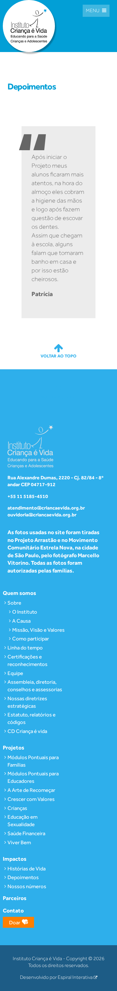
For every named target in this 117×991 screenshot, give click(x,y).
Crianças (17, 808)
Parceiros (15, 898)
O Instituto (24, 612)
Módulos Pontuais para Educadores (33, 777)
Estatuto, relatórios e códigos (31, 718)
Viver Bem (19, 842)
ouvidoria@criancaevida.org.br (41, 515)
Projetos (13, 747)
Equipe (15, 673)
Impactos (15, 858)
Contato (13, 910)
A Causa (21, 621)
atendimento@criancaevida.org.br (46, 508)
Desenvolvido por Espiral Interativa (57, 977)
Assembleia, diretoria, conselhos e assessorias (34, 685)
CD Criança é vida (27, 731)
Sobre (14, 603)
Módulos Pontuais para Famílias (33, 761)
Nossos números (26, 886)
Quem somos (19, 593)
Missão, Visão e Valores (38, 630)
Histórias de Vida (26, 868)
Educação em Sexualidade (22, 820)
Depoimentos (23, 877)
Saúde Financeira (26, 833)
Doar (14, 922)
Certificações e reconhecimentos (27, 660)
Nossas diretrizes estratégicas (27, 702)
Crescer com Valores (31, 799)
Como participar (30, 638)
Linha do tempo (25, 647)
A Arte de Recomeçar (31, 790)
